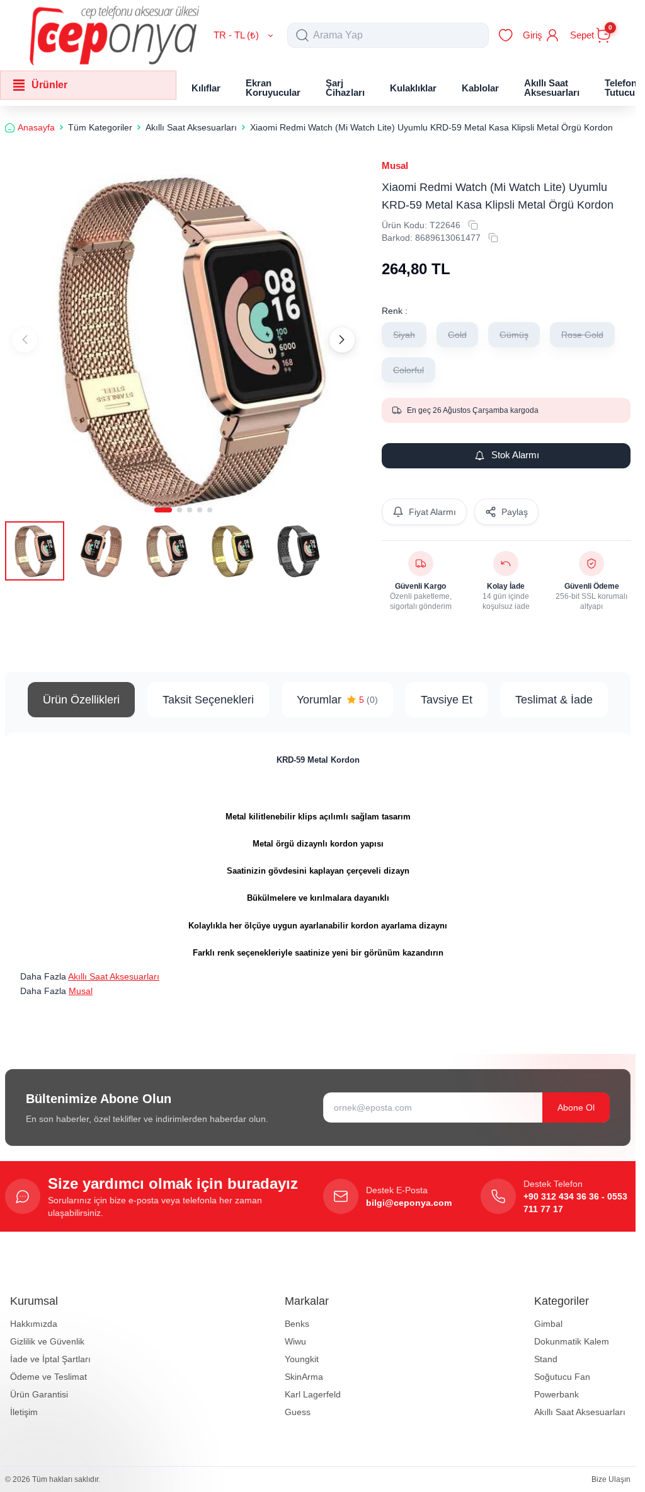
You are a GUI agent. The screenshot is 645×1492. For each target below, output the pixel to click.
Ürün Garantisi (39, 1394)
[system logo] (114, 35)
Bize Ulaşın (611, 1479)
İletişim (24, 1412)
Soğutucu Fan (562, 1377)
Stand (545, 1359)
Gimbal (548, 1324)
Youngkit (302, 1359)
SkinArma (304, 1377)
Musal (395, 165)
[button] (163, 504)
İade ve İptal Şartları (50, 1359)
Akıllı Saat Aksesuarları (113, 976)
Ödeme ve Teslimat (48, 1377)
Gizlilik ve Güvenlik (47, 1341)
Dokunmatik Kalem (571, 1341)
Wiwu (295, 1341)
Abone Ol (576, 1107)
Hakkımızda (33, 1324)
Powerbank (556, 1394)
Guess (298, 1412)
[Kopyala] (473, 225)
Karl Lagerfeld (313, 1394)
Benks (297, 1324)
